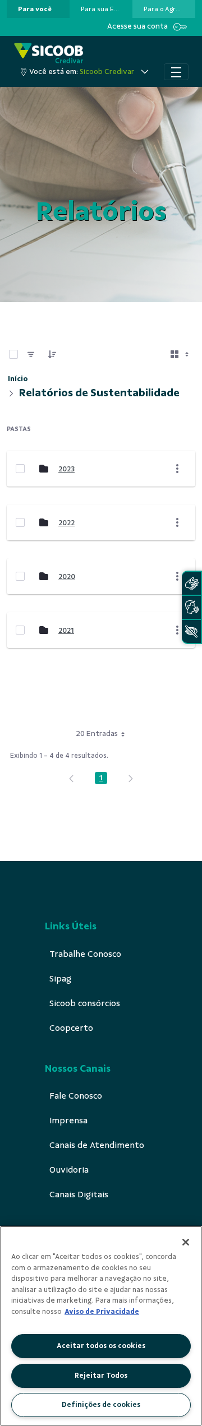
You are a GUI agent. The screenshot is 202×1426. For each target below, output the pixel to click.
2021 (66, 630)
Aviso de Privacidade (102, 1312)
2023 (66, 469)
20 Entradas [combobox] (97, 733)
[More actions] (177, 469)
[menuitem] (35, 9)
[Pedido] (52, 354)
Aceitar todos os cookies (101, 1346)
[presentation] (38, 9)
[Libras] (191, 583)
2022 (66, 522)
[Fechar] (185, 1242)
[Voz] (191, 607)
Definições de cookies (101, 1405)
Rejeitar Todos (101, 1375)
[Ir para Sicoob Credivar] (48, 53)
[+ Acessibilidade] (191, 631)
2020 (66, 576)
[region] (101, 1326)
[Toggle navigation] (176, 71)
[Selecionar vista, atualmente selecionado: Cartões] (180, 354)
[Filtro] (31, 354)
